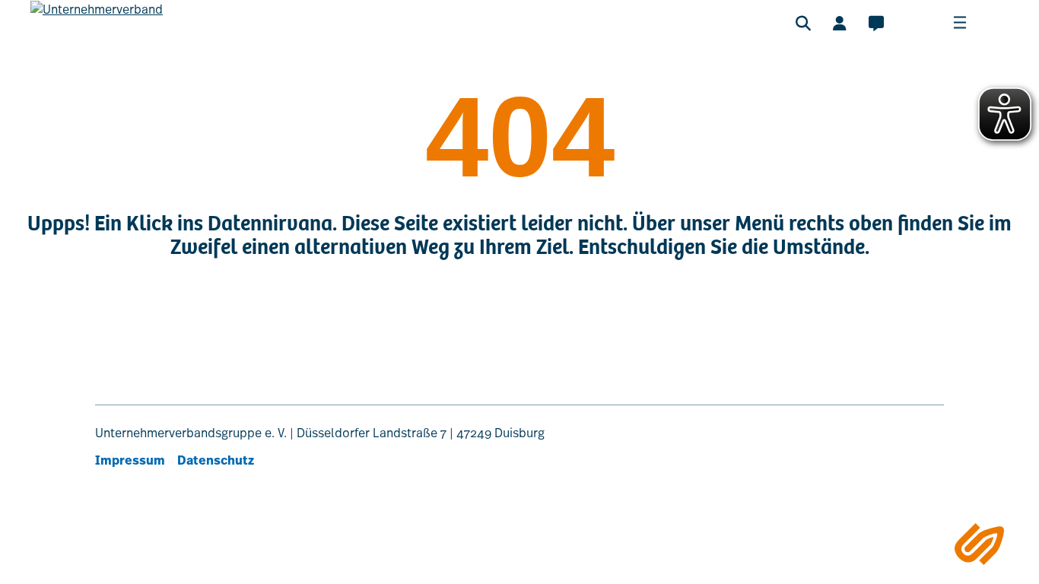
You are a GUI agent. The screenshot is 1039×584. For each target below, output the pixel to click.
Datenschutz (215, 460)
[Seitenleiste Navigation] (979, 544)
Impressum (130, 460)
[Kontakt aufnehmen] (876, 23)
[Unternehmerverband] (96, 31)
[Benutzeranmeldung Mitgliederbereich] (839, 23)
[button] (803, 23)
